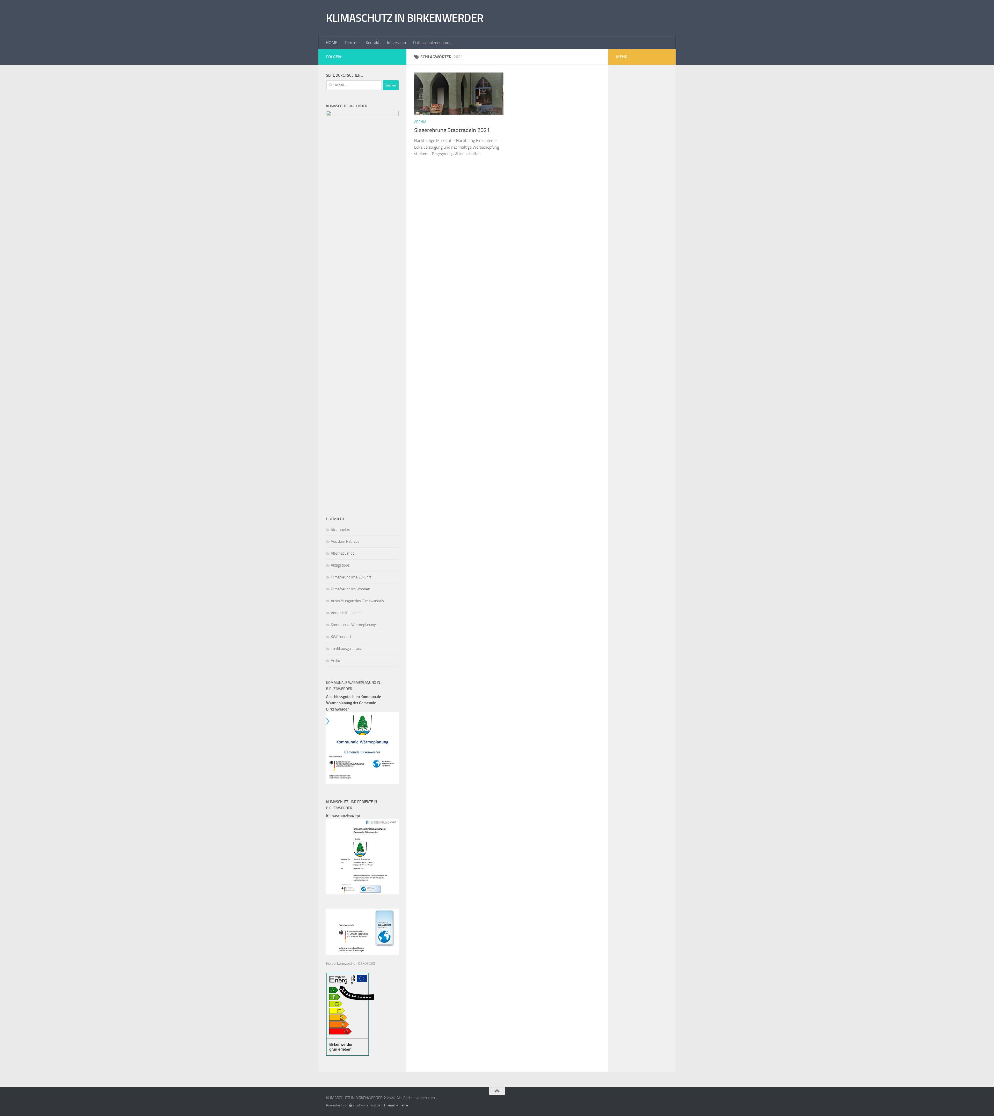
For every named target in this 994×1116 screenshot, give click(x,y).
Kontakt (373, 42)
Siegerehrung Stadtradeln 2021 (452, 130)
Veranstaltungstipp (346, 613)
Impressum (396, 42)
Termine (352, 42)
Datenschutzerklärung (432, 42)
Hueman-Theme (396, 1105)
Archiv (420, 122)
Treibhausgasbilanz (346, 648)
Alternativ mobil (343, 553)
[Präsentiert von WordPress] (350, 1105)
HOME (331, 42)
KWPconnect (341, 636)
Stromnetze (340, 529)
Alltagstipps (340, 565)
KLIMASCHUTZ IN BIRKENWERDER (405, 18)
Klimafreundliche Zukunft (351, 577)
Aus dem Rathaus (345, 541)
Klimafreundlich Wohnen (350, 589)
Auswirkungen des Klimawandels (357, 601)
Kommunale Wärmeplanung (353, 624)
